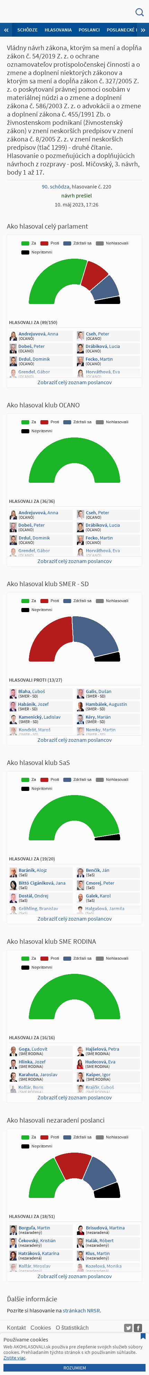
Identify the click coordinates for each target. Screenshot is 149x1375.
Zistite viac (14, 1358)
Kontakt (16, 1328)
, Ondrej (33, 895)
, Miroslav (35, 1266)
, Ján (97, 870)
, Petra (102, 1048)
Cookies (40, 1328)
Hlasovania (58, 30)
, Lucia (103, 346)
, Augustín (106, 704)
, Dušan (99, 691)
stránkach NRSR (81, 1310)
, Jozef (33, 704)
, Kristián (37, 1240)
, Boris (30, 1087)
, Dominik (34, 359)
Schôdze (27, 30)
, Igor (98, 1074)
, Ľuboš (31, 691)
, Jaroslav (38, 1074)
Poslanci (89, 30)
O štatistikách (72, 1328)
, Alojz (33, 870)
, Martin (99, 359)
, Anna (38, 333)
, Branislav (38, 908)
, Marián (98, 716)
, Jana (42, 882)
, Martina (105, 1227)
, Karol (98, 895)
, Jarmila (104, 908)
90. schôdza (55, 186)
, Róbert (100, 1240)
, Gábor (34, 371)
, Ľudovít (33, 1048)
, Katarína (38, 1253)
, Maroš (35, 729)
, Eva (103, 371)
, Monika (104, 1266)
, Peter (97, 333)
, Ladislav (40, 716)
